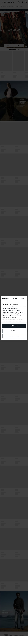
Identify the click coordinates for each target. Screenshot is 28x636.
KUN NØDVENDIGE (14, 336)
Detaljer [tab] (14, 298)
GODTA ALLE (14, 326)
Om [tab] (23, 298)
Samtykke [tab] (5, 298)
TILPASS (13, 331)
